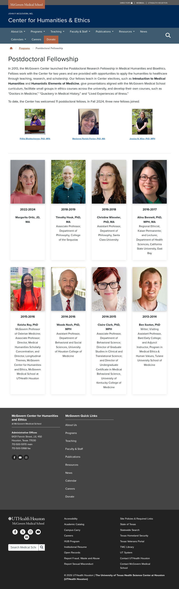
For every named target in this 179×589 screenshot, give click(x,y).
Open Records (72, 552)
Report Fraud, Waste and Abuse (82, 558)
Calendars (17, 39)
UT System (126, 552)
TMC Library (127, 547)
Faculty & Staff (79, 31)
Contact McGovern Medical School (135, 565)
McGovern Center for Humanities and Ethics (35, 418)
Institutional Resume (75, 547)
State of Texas (128, 524)
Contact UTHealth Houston (135, 558)
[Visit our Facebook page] (14, 457)
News (143, 31)
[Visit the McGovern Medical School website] (26, 5)
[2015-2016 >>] (27, 289)
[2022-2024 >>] (27, 182)
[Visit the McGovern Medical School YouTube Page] (38, 532)
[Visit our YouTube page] (20, 457)
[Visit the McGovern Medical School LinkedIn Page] (26, 537)
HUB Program (72, 541)
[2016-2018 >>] (109, 182)
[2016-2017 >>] (150, 182)
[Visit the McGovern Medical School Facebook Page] (15, 532)
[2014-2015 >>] (109, 289)
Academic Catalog (74, 524)
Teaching (56, 31)
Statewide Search (129, 530)
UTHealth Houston (157, 3)
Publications (103, 31)
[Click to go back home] (11, 48)
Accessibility (70, 518)
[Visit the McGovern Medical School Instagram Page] (30, 532)
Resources (126, 31)
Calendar (70, 480)
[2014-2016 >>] (68, 289)
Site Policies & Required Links (136, 518)
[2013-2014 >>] (150, 289)
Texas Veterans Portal (132, 541)
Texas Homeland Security (134, 535)
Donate (51, 39)
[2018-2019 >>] (68, 182)
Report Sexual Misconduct (78, 563)
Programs (37, 31)
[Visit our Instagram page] (26, 457)
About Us (17, 31)
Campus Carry (72, 530)
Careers (36, 39)
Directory (125, 3)
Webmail (140, 3)
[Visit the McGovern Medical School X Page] (22, 532)
